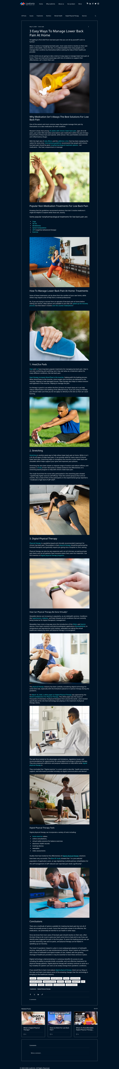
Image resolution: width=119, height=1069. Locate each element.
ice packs (41, 984)
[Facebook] (93, 4)
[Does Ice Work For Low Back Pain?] (59, 1018)
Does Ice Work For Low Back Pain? (59, 1029)
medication (33, 984)
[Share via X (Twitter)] (34, 994)
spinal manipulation (59, 984)
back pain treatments (36, 981)
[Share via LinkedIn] (38, 994)
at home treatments (71, 984)
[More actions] (88, 27)
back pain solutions (56, 978)
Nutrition (48, 15)
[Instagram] (98, 4)
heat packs (49, 984)
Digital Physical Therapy (72, 15)
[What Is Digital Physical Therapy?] (33, 1018)
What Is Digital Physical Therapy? (31, 1029)
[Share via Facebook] (30, 994)
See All (96, 1008)
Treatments (40, 15)
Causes (31, 15)
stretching (60, 981)
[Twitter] (95, 4)
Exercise (84, 15)
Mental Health (58, 15)
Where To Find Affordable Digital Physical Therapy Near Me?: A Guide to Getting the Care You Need (85, 1029)
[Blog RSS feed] (87, 3)
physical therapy (75, 978)
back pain (33, 978)
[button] (95, 15)
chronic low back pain (43, 978)
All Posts (23, 15)
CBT (83, 981)
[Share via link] (42, 994)
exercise (66, 978)
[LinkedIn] (90, 4)
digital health (76, 981)
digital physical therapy (49, 981)
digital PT (68, 981)
